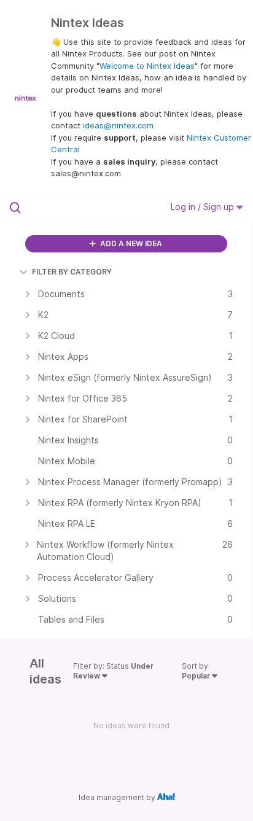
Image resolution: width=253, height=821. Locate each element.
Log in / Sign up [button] (203, 206)
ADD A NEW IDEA (130, 243)
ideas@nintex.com (118, 125)
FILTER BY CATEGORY (72, 271)
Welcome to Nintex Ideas (147, 66)
